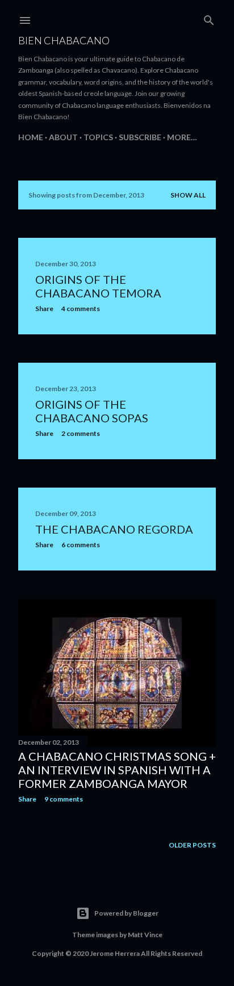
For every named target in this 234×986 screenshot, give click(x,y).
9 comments (63, 799)
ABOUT (63, 137)
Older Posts (192, 845)
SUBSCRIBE (140, 137)
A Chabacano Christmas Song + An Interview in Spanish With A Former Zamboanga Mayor (117, 769)
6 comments (80, 544)
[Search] (209, 18)
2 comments (80, 433)
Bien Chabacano (64, 40)
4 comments (80, 308)
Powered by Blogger (126, 913)
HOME (30, 137)
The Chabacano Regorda (114, 529)
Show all (188, 195)
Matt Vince (145, 934)
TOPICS (98, 137)
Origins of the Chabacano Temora (98, 286)
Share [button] (44, 308)
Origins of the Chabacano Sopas (91, 411)
